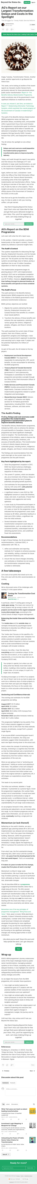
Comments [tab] (5, 1083)
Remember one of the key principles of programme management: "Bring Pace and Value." (16, 912)
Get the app (25, 1179)
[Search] (34, 1104)
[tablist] (8, 1083)
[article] (18, 1114)
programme (25, 884)
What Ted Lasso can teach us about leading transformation (14, 1110)
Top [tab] (3, 1104)
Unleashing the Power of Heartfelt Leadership (11, 1114)
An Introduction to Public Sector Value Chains (12, 1145)
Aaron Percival (10, 23)
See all (5, 1154)
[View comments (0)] (7, 29)
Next (31, 1071)
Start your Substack (15, 1179)
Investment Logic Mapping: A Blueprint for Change (12, 1124)
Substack (11, 1182)
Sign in (33, 2)
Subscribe (27, 2)
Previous (6, 1071)
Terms (22, 1176)
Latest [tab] (8, 1104)
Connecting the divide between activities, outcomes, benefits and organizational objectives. (13, 1128)
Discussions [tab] (14, 1104)
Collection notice (28, 1176)
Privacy (18, 1176)
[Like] (3, 29)
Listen (33, 24)
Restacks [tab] (12, 1083)
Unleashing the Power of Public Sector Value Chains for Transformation (12, 1140)
